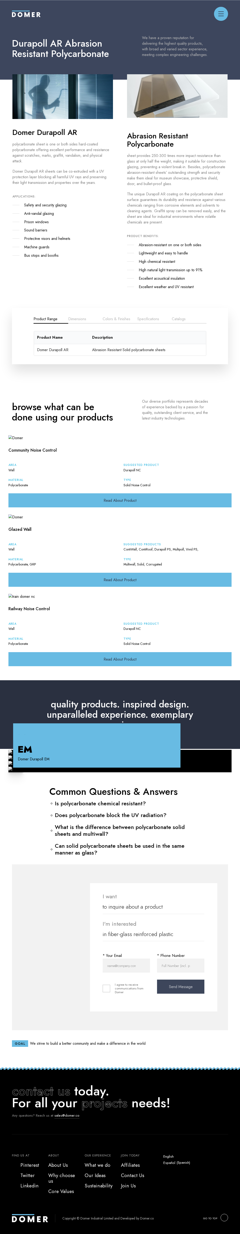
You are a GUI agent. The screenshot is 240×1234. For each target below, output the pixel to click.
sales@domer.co (66, 1115)
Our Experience (98, 1155)
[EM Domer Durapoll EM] (120, 769)
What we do (97, 1165)
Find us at (21, 1155)
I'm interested (119, 924)
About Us (58, 1165)
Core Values (61, 1191)
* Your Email (112, 955)
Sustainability (98, 1185)
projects (104, 1102)
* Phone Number (171, 955)
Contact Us (132, 1175)
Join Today (130, 1155)
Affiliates (130, 1165)
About (53, 1155)
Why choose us (61, 1178)
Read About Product (120, 500)
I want (110, 896)
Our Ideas (95, 1175)
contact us (41, 1090)
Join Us (128, 1185)
